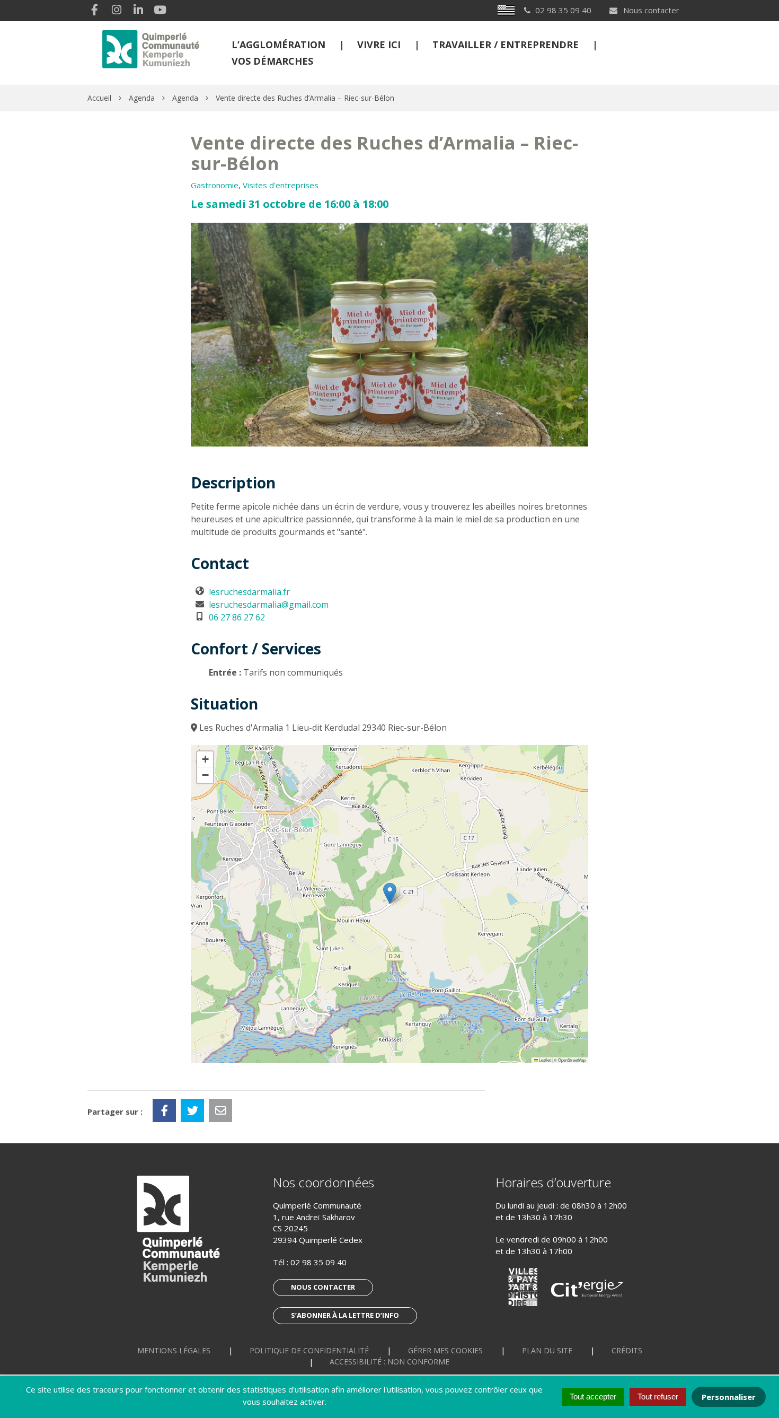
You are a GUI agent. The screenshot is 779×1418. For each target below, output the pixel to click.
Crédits (627, 1350)
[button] (389, 893)
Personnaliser (729, 1396)
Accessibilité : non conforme (389, 1361)
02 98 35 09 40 (318, 1262)
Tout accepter (593, 1396)
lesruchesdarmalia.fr (249, 592)
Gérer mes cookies (445, 1350)
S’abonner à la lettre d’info (345, 1315)
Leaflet (544, 1060)
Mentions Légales (173, 1350)
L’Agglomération (278, 44)
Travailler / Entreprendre (505, 44)
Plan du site (547, 1350)
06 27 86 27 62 (237, 617)
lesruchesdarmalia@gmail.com (269, 604)
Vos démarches (272, 61)
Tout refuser (658, 1396)
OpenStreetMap (572, 1060)
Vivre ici (379, 44)
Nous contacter (650, 10)
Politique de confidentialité (309, 1350)
